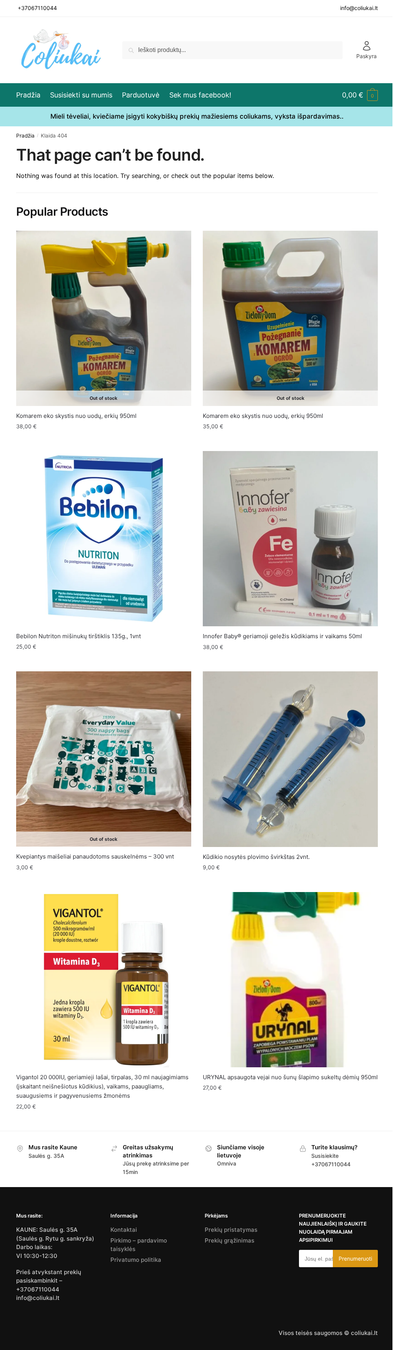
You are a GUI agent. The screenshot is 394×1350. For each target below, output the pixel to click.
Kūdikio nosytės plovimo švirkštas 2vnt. (256, 856)
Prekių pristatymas (231, 1229)
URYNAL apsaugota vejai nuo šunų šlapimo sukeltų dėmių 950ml (290, 1077)
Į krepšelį (103, 662)
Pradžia (25, 135)
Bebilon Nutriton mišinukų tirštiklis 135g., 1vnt (78, 636)
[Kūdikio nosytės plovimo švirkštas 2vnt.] (290, 759)
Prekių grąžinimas (229, 1240)
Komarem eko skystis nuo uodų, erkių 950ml (76, 415)
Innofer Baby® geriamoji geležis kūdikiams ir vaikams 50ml (282, 636)
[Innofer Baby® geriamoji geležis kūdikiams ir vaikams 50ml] (290, 539)
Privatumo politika (135, 1259)
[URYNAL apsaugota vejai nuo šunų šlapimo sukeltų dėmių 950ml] (290, 979)
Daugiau (104, 441)
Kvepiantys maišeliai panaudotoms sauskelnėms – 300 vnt (95, 856)
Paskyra (366, 56)
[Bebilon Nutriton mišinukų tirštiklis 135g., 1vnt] (103, 538)
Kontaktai (123, 1229)
